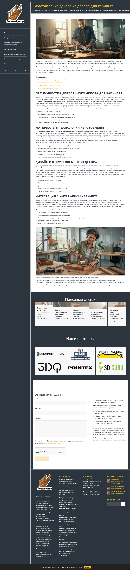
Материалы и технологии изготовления (50, 83)
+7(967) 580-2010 (94, 494)
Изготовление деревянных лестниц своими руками (117, 481)
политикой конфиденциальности (54, 443)
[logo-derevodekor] (15, 14)
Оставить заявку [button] (64, 537)
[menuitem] (15, 33)
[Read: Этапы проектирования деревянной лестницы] (108, 488)
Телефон (38, 409)
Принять (87, 567)
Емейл (37, 399)
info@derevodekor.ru (93, 492)
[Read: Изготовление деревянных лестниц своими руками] (108, 481)
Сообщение (38, 418)
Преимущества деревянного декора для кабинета (53, 80)
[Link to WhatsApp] (15, 70)
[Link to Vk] (25, 70)
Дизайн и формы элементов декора (49, 85)
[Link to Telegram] (5, 70)
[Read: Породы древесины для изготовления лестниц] (108, 493)
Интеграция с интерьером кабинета (48, 88)
